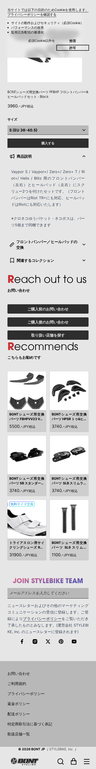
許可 (72, 48)
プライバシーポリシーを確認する (31, 14)
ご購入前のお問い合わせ (48, 309)
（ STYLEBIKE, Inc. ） (61, 749)
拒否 (72, 41)
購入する (48, 143)
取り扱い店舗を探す (48, 335)
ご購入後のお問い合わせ (48, 322)
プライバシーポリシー (42, 618)
